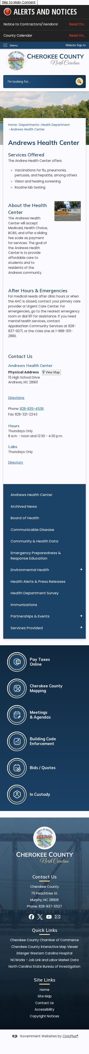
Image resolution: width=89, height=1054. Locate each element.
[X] (40, 916)
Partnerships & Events (30, 616)
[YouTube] (49, 916)
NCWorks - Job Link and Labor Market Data (45, 960)
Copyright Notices (44, 1016)
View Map (53, 372)
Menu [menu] (14, 45)
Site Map (45, 996)
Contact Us (20, 356)
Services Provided (27, 627)
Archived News (24, 506)
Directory (15, 462)
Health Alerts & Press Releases (38, 581)
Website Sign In (76, 45)
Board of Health (25, 517)
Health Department (55, 125)
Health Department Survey (35, 593)
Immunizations (24, 604)
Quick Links (44, 930)
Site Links (44, 980)
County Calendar (44, 35)
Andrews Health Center (31, 494)
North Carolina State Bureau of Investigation (44, 966)
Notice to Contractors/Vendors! (44, 24)
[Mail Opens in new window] (57, 916)
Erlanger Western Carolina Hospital (44, 953)
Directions (16, 398)
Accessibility (44, 1009)
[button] (79, 81)
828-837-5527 (50, 906)
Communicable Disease (32, 529)
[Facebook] (31, 916)
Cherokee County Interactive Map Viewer (44, 946)
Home (12, 125)
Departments (29, 125)
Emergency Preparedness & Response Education (36, 555)
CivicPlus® (70, 1036)
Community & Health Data (34, 541)
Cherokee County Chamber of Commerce (44, 940)
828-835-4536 (32, 408)
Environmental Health (30, 569)
